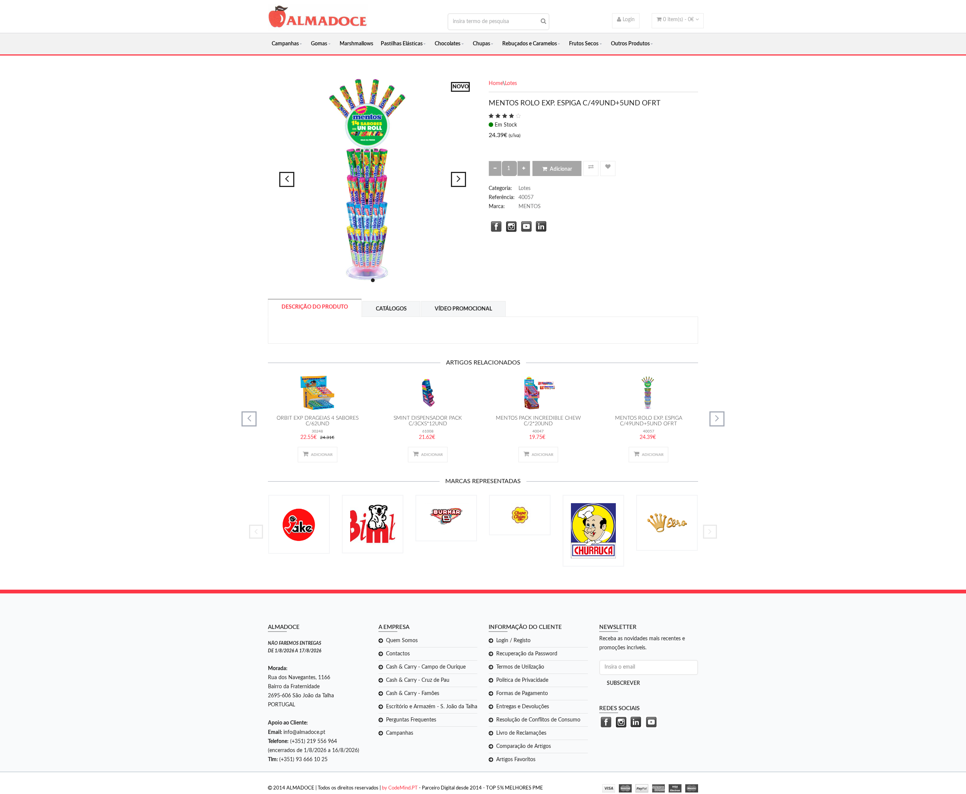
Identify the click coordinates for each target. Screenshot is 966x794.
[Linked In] (539, 225)
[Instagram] (509, 225)
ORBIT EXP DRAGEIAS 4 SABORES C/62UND (317, 421)
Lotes (511, 83)
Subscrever (623, 683)
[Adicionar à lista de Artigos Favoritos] (607, 168)
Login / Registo (513, 640)
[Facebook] (494, 225)
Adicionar (561, 169)
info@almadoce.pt (304, 732)
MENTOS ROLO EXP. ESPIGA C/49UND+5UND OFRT (648, 421)
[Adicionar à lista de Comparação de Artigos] (590, 168)
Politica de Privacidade (522, 680)
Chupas (481, 43)
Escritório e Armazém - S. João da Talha (431, 706)
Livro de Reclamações (521, 733)
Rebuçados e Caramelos (529, 43)
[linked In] (635, 722)
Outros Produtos (630, 43)
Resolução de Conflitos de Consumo (538, 720)
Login (628, 19)
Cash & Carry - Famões (412, 693)
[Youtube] (524, 225)
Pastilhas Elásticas (402, 43)
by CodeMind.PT (400, 788)
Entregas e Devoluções (522, 706)
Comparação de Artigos (523, 746)
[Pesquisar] (543, 21)
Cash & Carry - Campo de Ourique (426, 667)
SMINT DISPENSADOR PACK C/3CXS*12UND (428, 421)
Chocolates (447, 43)
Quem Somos (402, 640)
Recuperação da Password (526, 654)
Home (496, 83)
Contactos (398, 654)
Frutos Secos (583, 43)
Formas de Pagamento (522, 693)
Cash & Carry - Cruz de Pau (417, 680)
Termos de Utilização (520, 667)
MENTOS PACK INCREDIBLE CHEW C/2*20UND (538, 421)
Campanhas (285, 43)
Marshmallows (356, 43)
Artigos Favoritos (515, 759)
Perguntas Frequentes (411, 720)
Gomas (319, 43)
